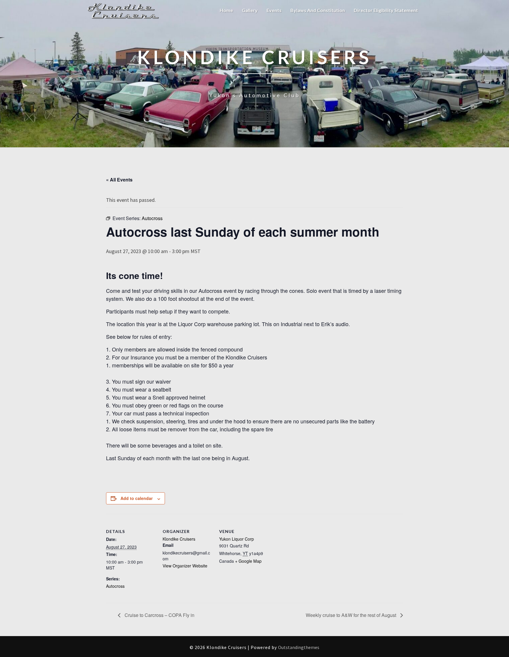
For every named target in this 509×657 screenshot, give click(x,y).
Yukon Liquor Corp (236, 539)
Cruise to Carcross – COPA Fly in (158, 615)
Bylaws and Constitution (317, 10)
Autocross (115, 586)
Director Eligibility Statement (386, 10)
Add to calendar (136, 498)
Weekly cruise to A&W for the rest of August (351, 615)
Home (226, 10)
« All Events (119, 179)
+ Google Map (248, 561)
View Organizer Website (185, 566)
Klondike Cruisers (179, 539)
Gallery (250, 10)
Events (274, 10)
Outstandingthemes (298, 647)
